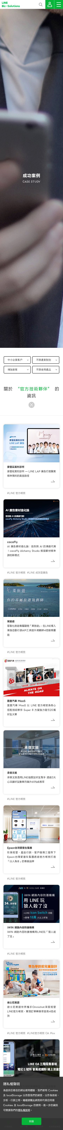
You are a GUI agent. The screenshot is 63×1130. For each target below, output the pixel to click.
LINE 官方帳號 (17, 493)
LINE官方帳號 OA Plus (42, 1033)
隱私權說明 (24, 1110)
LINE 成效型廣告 (38, 573)
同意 (31, 1121)
